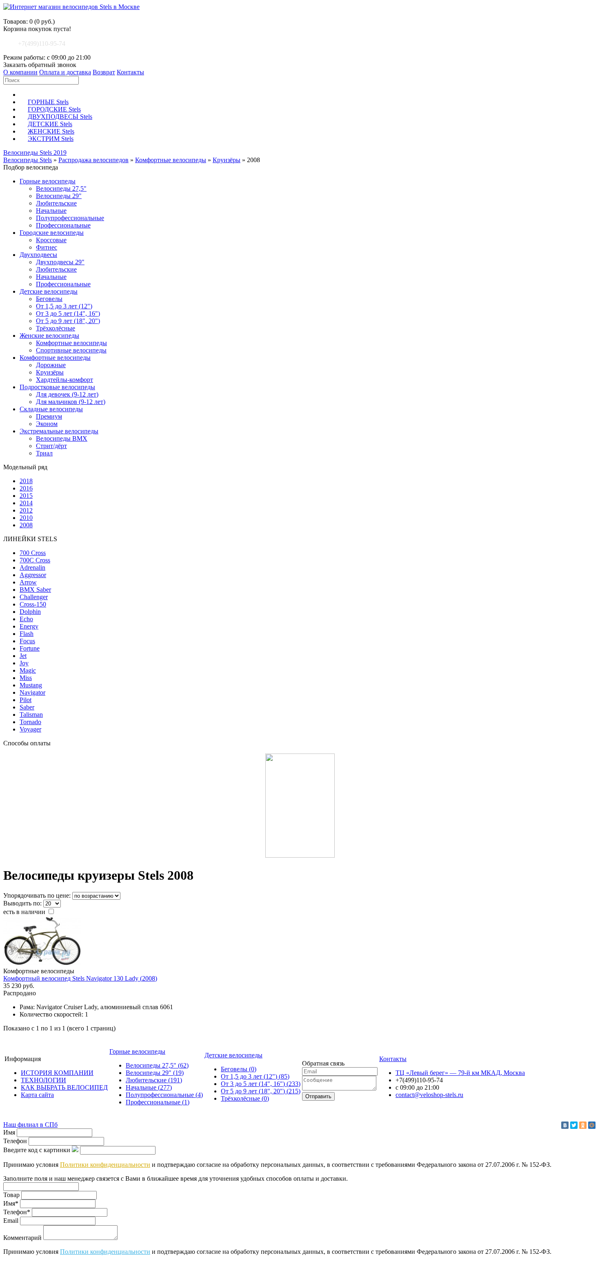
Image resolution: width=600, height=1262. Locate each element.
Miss (26, 677)
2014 (26, 502)
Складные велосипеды (51, 409)
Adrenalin (32, 567)
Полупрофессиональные (70, 217)
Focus (27, 641)
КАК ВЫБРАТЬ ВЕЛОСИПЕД (64, 1087)
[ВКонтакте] (565, 1125)
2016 (26, 488)
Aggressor (33, 574)
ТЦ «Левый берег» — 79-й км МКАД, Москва (460, 1072)
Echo (26, 618)
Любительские (56, 203)
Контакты (130, 72)
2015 (26, 495)
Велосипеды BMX (61, 438)
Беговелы (49, 298)
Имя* (10, 1203)
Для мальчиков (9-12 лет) (70, 401)
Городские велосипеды (52, 232)
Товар (11, 1194)
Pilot (25, 699)
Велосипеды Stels (27, 159)
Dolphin (30, 611)
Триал (44, 453)
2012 (26, 510)
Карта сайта (37, 1094)
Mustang (31, 685)
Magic (28, 670)
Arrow (28, 582)
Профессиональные (63, 225)
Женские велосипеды (49, 335)
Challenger (34, 596)
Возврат (104, 72)
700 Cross (33, 552)
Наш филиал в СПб (30, 1124)
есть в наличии (25, 911)
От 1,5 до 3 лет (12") (64, 306)
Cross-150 (33, 604)
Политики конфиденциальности (105, 1164)
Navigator (32, 692)
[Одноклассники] (583, 1125)
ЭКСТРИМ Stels (50, 138)
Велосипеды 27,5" (61, 188)
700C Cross (35, 560)
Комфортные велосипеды (170, 159)
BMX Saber (35, 589)
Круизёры (226, 159)
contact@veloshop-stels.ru (429, 1094)
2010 (26, 517)
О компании (20, 72)
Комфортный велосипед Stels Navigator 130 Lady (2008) (80, 978)
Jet (23, 655)
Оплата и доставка (65, 72)
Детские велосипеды (49, 291)
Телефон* (16, 1211)
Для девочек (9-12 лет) (67, 394)
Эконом (47, 423)
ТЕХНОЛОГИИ (43, 1080)
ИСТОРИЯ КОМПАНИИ (57, 1072)
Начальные (51, 210)
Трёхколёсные (55, 328)
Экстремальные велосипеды (59, 431)
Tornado (30, 721)
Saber (27, 707)
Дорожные (51, 364)
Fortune (30, 648)
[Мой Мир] (592, 1125)
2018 (26, 480)
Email (10, 1220)
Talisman (31, 714)
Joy (24, 663)
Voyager (30, 729)
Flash (26, 633)
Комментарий (22, 1237)
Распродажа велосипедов (93, 159)
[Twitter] (574, 1125)
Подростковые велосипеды (57, 387)
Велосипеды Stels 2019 (35, 152)
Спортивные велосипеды (71, 350)
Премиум (49, 416)
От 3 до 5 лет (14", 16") (68, 313)
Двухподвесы (38, 254)
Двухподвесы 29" (60, 262)
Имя (9, 1132)
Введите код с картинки (36, 1149)
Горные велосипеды (48, 181)
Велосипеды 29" (59, 195)
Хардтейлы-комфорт (64, 379)
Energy (29, 626)
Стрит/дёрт (51, 445)
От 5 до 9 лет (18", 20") (68, 320)
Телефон (15, 1140)
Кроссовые (51, 239)
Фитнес (46, 247)
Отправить (318, 1096)
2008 (26, 525)
